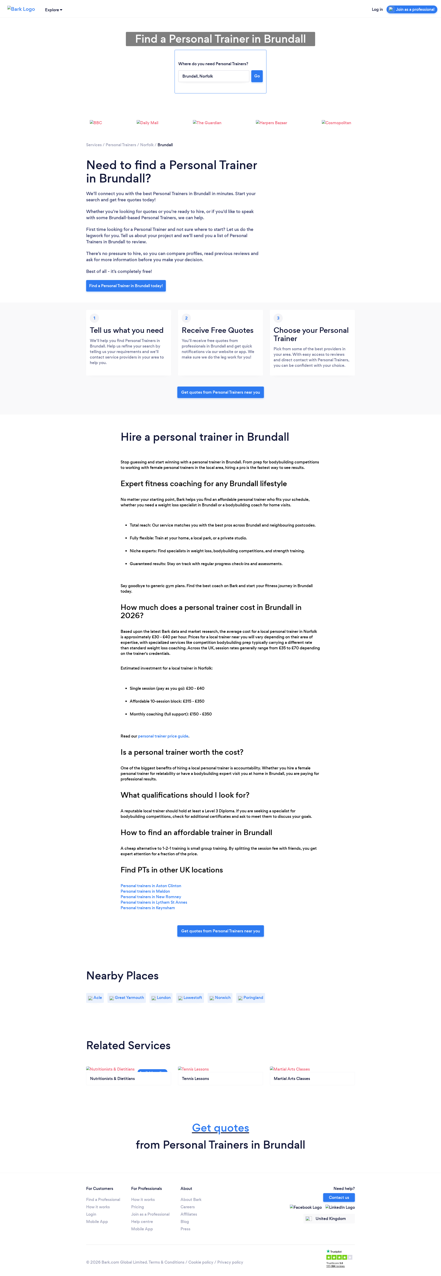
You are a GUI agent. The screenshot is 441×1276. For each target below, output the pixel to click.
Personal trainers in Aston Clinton (151, 886)
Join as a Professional (150, 1214)
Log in (377, 9)
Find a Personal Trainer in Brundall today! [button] (126, 286)
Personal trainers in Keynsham (148, 908)
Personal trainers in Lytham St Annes (154, 902)
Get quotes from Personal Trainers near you (220, 392)
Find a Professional (103, 1199)
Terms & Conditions (166, 1262)
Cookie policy (200, 1262)
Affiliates (189, 1214)
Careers (188, 1207)
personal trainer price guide (163, 736)
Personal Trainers (121, 145)
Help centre (142, 1221)
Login (91, 1214)
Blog (185, 1221)
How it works (98, 1207)
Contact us (339, 1197)
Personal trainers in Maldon (145, 891)
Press (185, 1229)
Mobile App (97, 1221)
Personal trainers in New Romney (151, 897)
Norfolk (147, 145)
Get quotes (220, 1128)
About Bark (191, 1199)
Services (94, 145)
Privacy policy (230, 1262)
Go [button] (257, 76)
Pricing (137, 1207)
